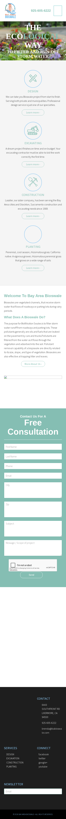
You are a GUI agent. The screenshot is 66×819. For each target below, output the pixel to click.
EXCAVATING (33, 143)
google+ (43, 762)
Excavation (12, 758)
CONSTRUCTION (33, 195)
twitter (42, 758)
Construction (14, 762)
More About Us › (33, 363)
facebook (44, 754)
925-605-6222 (41, 10)
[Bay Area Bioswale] (10, 10)
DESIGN (33, 91)
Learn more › (33, 112)
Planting (11, 766)
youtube (43, 766)
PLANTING (33, 247)
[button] (3, 41)
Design (10, 754)
